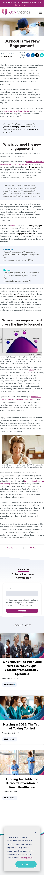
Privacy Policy (27, 857)
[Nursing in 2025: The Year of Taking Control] (22, 708)
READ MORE (9, 685)
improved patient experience (16, 111)
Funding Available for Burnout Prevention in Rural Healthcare (22, 783)
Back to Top (12, 548)
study (12, 225)
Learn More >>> (22, 5)
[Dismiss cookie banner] (36, 832)
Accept (26, 864)
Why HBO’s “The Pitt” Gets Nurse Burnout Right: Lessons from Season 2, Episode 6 (22, 668)
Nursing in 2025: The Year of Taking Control (22, 726)
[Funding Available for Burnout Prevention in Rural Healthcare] (22, 762)
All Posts (33, 548)
